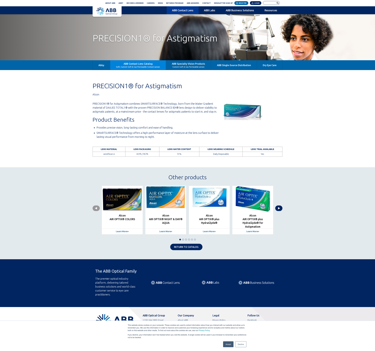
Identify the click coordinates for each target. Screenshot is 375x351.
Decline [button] (241, 344)
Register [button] (242, 3)
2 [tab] (183, 239)
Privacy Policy (204, 330)
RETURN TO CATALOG (186, 247)
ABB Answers (193, 3)
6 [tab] (195, 239)
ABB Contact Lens (182, 10)
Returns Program (174, 3)
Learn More (121, 231)
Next (278, 208)
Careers (151, 3)
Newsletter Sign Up (224, 2)
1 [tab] (180, 239)
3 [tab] (186, 239)
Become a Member (135, 3)
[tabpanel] (122, 210)
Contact (206, 3)
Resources (271, 10)
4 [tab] (189, 239)
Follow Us (253, 315)
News (160, 3)
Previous (96, 208)
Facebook (252, 320)
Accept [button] (228, 344)
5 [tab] (192, 239)
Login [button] (256, 3)
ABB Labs (209, 10)
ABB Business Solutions (240, 10)
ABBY (122, 2)
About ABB (110, 3)
